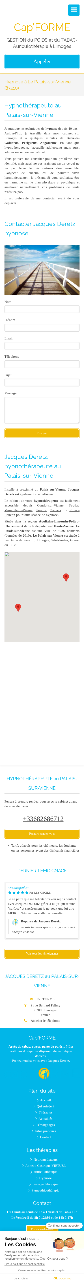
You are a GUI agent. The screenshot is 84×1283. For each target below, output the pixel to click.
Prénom (9, 320)
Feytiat (74, 505)
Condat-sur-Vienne (50, 505)
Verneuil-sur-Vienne (18, 510)
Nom (7, 301)
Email (8, 338)
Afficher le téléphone (45, 1020)
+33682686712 (43, 818)
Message (10, 393)
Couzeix (55, 510)
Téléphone (11, 356)
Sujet (7, 375)
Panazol (41, 510)
